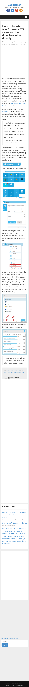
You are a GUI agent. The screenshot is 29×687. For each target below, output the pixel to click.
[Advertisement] (14, 62)
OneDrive (6, 375)
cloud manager (14, 372)
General (13, 44)
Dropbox (4, 44)
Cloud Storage (18, 42)
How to (18, 44)
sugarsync (20, 375)
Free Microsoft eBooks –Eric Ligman (14, 523)
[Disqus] (14, 574)
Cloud (23, 42)
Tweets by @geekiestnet (9, 638)
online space (21, 372)
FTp (21, 370)
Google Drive (12, 375)
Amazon (6, 42)
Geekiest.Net (14, 5)
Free (9, 44)
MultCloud (5, 112)
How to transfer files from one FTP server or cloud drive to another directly (14, 514)
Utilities (23, 44)
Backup (11, 42)
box (16, 375)
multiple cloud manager (12, 370)
